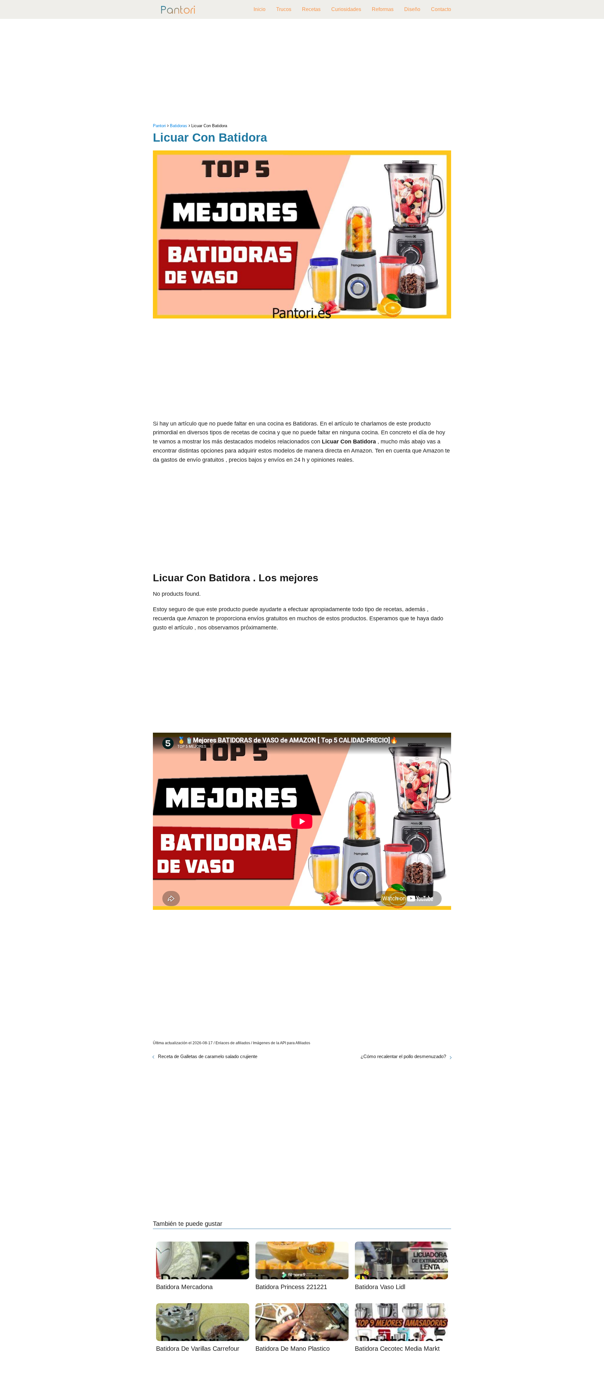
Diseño (412, 9)
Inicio (260, 9)
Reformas (383, 9)
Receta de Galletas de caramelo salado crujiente (207, 1056)
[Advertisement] (302, 72)
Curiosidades (346, 9)
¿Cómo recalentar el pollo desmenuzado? (403, 1056)
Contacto (441, 9)
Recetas (311, 9)
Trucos (283, 9)
